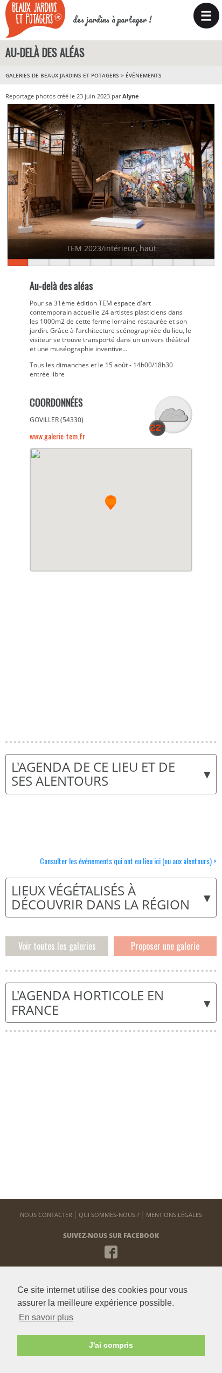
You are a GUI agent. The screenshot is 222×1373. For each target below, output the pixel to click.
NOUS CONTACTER (46, 1215)
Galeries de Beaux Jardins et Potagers (62, 75)
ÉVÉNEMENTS (144, 75)
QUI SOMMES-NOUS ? (109, 1215)
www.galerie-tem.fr (57, 436)
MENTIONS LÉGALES (174, 1215)
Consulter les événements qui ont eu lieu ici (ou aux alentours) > (128, 860)
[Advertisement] (110, 649)
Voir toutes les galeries (57, 946)
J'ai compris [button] (111, 1345)
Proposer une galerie (165, 946)
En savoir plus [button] (46, 1317)
